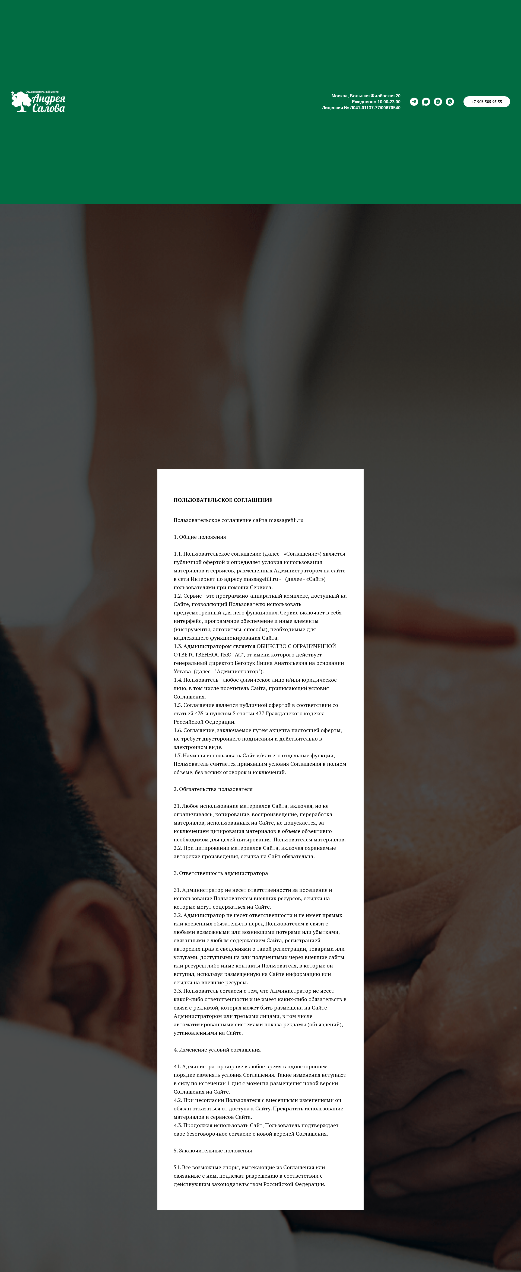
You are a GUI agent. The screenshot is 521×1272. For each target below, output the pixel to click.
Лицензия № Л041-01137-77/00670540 (361, 107)
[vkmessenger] (438, 102)
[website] (426, 102)
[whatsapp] (450, 102)
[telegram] (414, 102)
